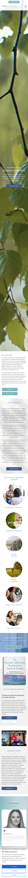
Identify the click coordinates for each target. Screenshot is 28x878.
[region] (14, 863)
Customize (14, 870)
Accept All (14, 866)
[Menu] (25, 6)
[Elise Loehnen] (14, 818)
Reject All (14, 875)
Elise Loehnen (7, 833)
